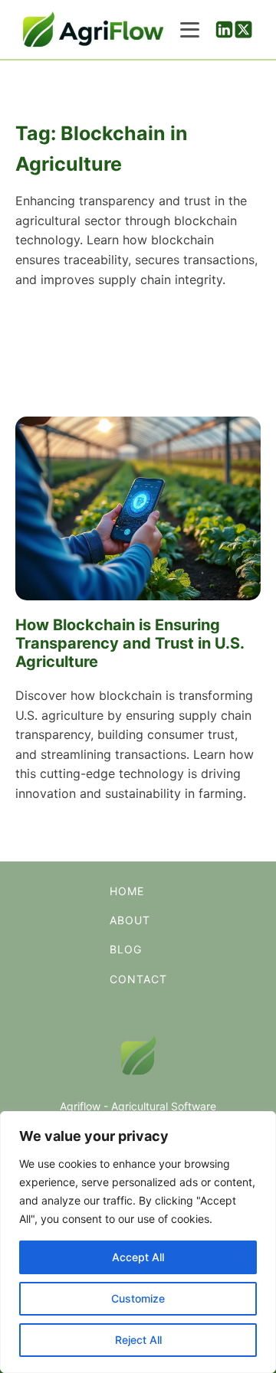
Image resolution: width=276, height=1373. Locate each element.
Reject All (138, 1339)
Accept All (138, 1256)
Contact (138, 979)
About (130, 920)
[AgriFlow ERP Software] (92, 29)
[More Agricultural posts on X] (243, 29)
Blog (126, 949)
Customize (138, 1298)
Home (127, 890)
